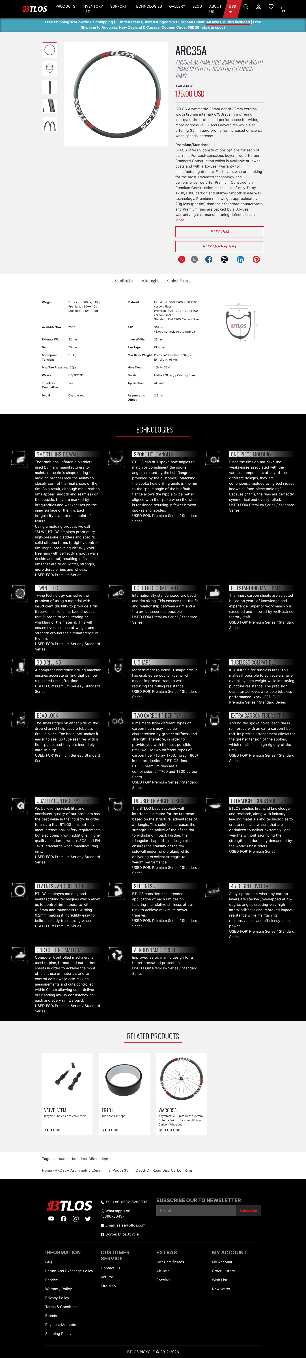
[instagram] (76, 1218)
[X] (224, 259)
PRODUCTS (65, 6)
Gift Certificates (170, 1262)
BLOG (197, 6)
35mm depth (99, 1158)
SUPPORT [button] (118, 6)
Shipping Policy (58, 1333)
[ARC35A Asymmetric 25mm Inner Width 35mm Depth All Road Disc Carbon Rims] (49, 49)
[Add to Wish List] (181, 259)
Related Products (178, 280)
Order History (223, 1271)
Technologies (149, 280)
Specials (163, 1280)
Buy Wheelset (220, 246)
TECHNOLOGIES (148, 6)
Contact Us (110, 1268)
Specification (124, 280)
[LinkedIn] (240, 259)
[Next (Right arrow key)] (158, 94)
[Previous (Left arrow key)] (74, 94)
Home (47, 1170)
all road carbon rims (70, 1158)
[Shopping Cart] (283, 9)
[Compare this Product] (194, 259)
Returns (107, 1277)
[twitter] (88, 1218)
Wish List (219, 1280)
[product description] (84, 1100)
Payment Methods (60, 1324)
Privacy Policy (57, 1298)
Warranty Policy (58, 1289)
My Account (222, 1262)
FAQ (48, 1262)
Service (51, 1280)
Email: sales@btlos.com (124, 1225)
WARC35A (168, 1110)
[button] (232, 9)
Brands (51, 1315)
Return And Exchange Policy (69, 1271)
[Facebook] (208, 259)
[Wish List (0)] (271, 6)
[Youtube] (51, 1218)
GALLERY (177, 6)
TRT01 (107, 1110)
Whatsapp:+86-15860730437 (116, 1213)
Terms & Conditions (61, 1306)
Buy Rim (220, 232)
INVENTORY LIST (92, 9)
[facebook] (64, 1218)
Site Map (108, 1286)
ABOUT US (215, 9)
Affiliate (163, 1271)
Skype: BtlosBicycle (121, 1234)
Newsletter (221, 1289)
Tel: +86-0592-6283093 (125, 1202)
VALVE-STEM (55, 1110)
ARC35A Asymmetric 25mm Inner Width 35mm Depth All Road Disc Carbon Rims (124, 1170)
